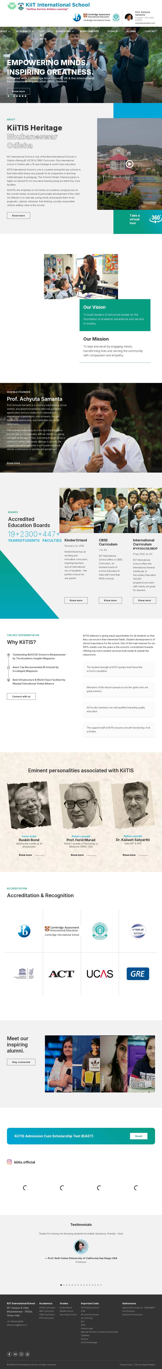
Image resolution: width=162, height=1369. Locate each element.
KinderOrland (66, 1307)
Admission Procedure (132, 1314)
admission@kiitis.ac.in (17, 1325)
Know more (18, 91)
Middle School (66, 1311)
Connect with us (21, 696)
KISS (83, 1325)
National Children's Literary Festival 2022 (99, 1332)
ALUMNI (131, 31)
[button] (8, 96)
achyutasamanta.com (145, 23)
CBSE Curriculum (47, 1314)
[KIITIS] (48, 6)
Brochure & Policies (90, 1314)
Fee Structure (128, 1311)
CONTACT (151, 31)
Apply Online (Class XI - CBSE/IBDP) (138, 1307)
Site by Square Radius (145, 1364)
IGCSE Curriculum (47, 1307)
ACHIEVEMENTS (89, 31)
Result (138, 1136)
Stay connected (21, 1062)
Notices (84, 1339)
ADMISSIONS (63, 31)
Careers (85, 1335)
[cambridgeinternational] (96, 17)
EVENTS (112, 31)
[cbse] (116, 17)
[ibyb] (77, 17)
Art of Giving (86, 1318)
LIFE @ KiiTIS (43, 35)
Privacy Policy (126, 1364)
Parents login (87, 1328)
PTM (83, 1311)
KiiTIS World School (90, 1307)
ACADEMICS (23, 31)
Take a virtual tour (135, 219)
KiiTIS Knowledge (89, 1342)
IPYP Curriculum (46, 1318)
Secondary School (68, 1314)
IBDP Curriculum (46, 1311)
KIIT (82, 1321)
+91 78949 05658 (15, 1321)
